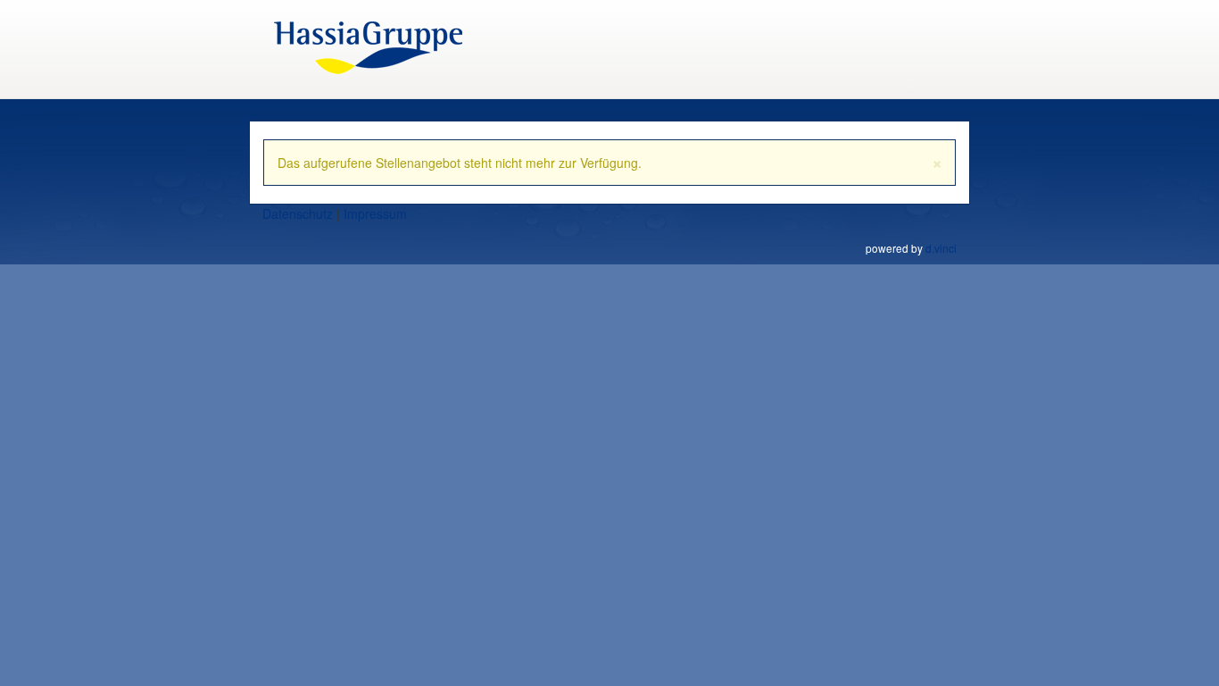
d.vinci (941, 247)
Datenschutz (297, 213)
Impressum (375, 213)
